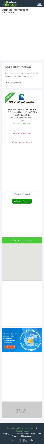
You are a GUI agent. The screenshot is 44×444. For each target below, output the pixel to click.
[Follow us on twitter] (19, 440)
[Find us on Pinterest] (31, 440)
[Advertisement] (22, 37)
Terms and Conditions (27, 428)
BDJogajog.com (27, 436)
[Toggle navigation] (39, 4)
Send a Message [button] (23, 133)
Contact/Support (22, 431)
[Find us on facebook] (12, 440)
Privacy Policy (12, 428)
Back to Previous (23, 201)
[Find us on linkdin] (25, 440)
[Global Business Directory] (10, 3)
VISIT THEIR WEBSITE (22, 142)
